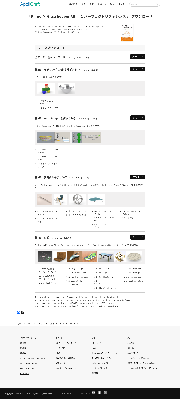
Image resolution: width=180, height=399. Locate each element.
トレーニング (96, 343)
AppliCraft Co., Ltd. (31, 394)
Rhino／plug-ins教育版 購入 (138, 358)
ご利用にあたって (66, 394)
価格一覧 (130, 348)
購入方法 (130, 343)
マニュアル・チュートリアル (102, 358)
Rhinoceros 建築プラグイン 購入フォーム (142, 368)
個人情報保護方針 (84, 394)
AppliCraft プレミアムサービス (67, 368)
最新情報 (23, 348)
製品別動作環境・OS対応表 (65, 358)
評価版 (58, 353)
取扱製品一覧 (24, 353)
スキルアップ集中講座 (99, 368)
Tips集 (94, 348)
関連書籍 (95, 373)
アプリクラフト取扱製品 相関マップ (32, 358)
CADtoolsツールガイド (100, 363)
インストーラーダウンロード (66, 343)
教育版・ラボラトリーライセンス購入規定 (142, 363)
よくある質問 (60, 348)
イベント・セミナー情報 (28, 364)
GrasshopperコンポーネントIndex (104, 353)
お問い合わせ (60, 363)
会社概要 (23, 343)
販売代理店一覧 (132, 353)
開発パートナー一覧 (27, 369)
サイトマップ (24, 374)
